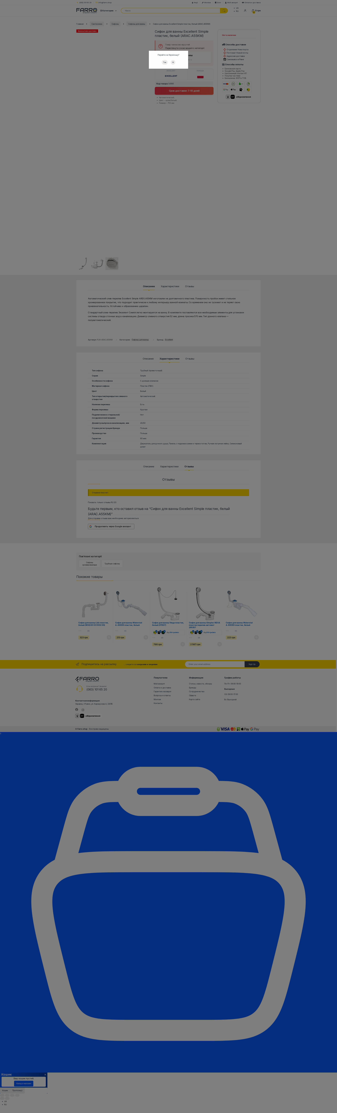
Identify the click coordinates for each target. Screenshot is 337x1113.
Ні (173, 62)
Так (164, 62)
